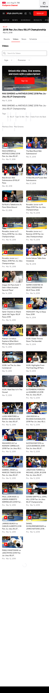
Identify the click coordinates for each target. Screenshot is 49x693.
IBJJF (5, 27)
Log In (33, 87)
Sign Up (24, 81)
